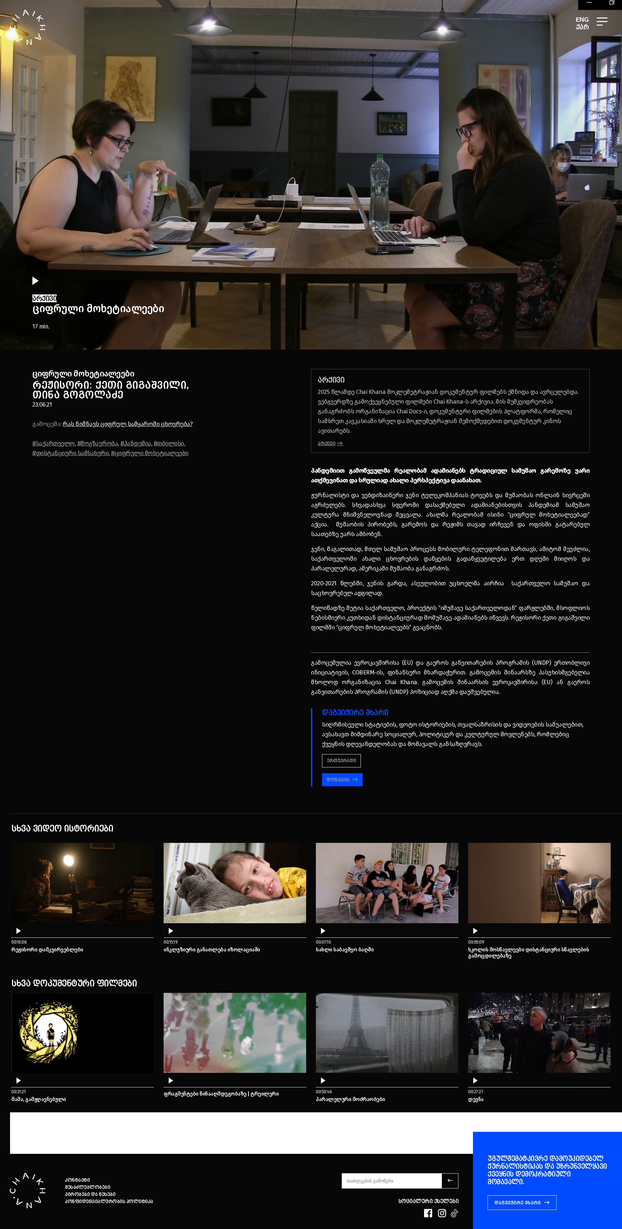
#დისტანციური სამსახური (70, 453)
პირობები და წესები (90, 1194)
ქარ (582, 26)
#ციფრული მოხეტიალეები (150, 453)
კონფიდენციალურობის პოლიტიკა (109, 1201)
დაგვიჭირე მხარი (517, 1202)
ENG (582, 20)
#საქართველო (53, 443)
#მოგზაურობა (97, 443)
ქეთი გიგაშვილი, (142, 385)
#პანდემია (136, 443)
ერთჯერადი (341, 760)
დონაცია (339, 779)
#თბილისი (169, 443)
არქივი (326, 443)
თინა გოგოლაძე (77, 394)
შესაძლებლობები (87, 1187)
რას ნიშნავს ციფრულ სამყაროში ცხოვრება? (127, 424)
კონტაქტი (77, 1180)
